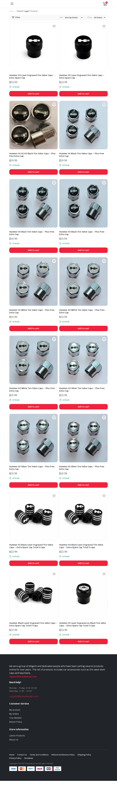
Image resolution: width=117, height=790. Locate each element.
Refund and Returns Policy (63, 755)
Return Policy (15, 722)
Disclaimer (28, 758)
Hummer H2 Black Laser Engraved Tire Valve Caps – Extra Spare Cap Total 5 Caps (31, 546)
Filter (17, 17)
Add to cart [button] (33, 93)
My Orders (14, 714)
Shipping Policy (84, 755)
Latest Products (17, 735)
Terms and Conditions (39, 755)
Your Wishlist (15, 718)
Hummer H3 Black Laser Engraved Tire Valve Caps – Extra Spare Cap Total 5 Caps (81, 546)
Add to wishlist (54, 26)
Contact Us (22, 755)
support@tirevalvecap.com (23, 676)
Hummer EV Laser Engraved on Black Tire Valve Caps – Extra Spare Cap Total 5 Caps (82, 624)
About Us (13, 739)
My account (14, 710)
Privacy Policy (15, 758)
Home (11, 11)
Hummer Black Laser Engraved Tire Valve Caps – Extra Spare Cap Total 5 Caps (33, 624)
